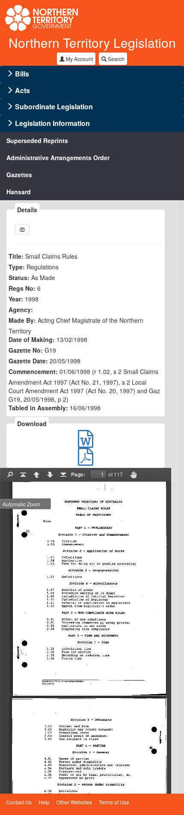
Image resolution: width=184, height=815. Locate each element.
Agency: (21, 309)
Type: (17, 267)
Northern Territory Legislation (92, 42)
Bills (22, 74)
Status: (19, 277)
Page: (78, 474)
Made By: (22, 320)
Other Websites (74, 802)
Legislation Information (52, 123)
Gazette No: (26, 350)
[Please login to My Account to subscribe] (22, 229)
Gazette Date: (28, 360)
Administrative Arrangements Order (58, 157)
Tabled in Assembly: (38, 407)
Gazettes (19, 174)
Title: (16, 256)
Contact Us (19, 802)
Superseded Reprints (37, 140)
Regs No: (22, 288)
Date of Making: (32, 339)
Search (116, 58)
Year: (16, 299)
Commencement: (33, 371)
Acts (22, 90)
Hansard (18, 191)
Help (44, 802)
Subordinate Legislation (54, 106)
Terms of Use (114, 802)
